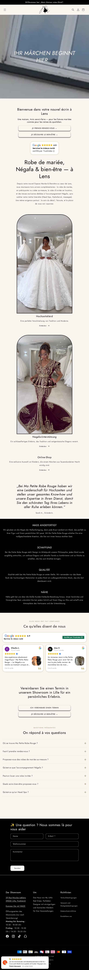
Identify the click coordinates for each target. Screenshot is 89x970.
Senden (17, 868)
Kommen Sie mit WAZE (15, 906)
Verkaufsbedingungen (68, 898)
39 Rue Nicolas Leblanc (16, 897)
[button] (4, 9)
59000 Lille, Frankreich (16, 901)
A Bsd (11, 966)
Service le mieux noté (44, 148)
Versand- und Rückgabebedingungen (69, 904)
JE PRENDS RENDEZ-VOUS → (44, 128)
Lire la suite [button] (9, 668)
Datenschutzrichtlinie (68, 911)
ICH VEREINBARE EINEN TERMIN (44, 707)
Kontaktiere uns (66, 916)
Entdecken (42, 326)
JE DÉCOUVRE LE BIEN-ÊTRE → (44, 134)
